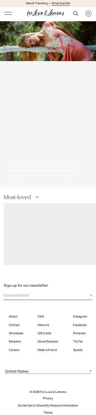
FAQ (41, 317)
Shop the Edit (61, 3)
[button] (36, 197)
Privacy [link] (48, 398)
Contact (14, 325)
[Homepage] (48, 13)
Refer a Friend (47, 350)
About (13, 317)
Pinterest (79, 333)
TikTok (78, 342)
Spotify (78, 350)
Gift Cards (44, 333)
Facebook (79, 325)
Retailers (15, 342)
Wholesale (16, 333)
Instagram (80, 317)
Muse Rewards (48, 342)
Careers (14, 350)
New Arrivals (48, 175)
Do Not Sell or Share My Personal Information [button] (48, 406)
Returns (43, 325)
